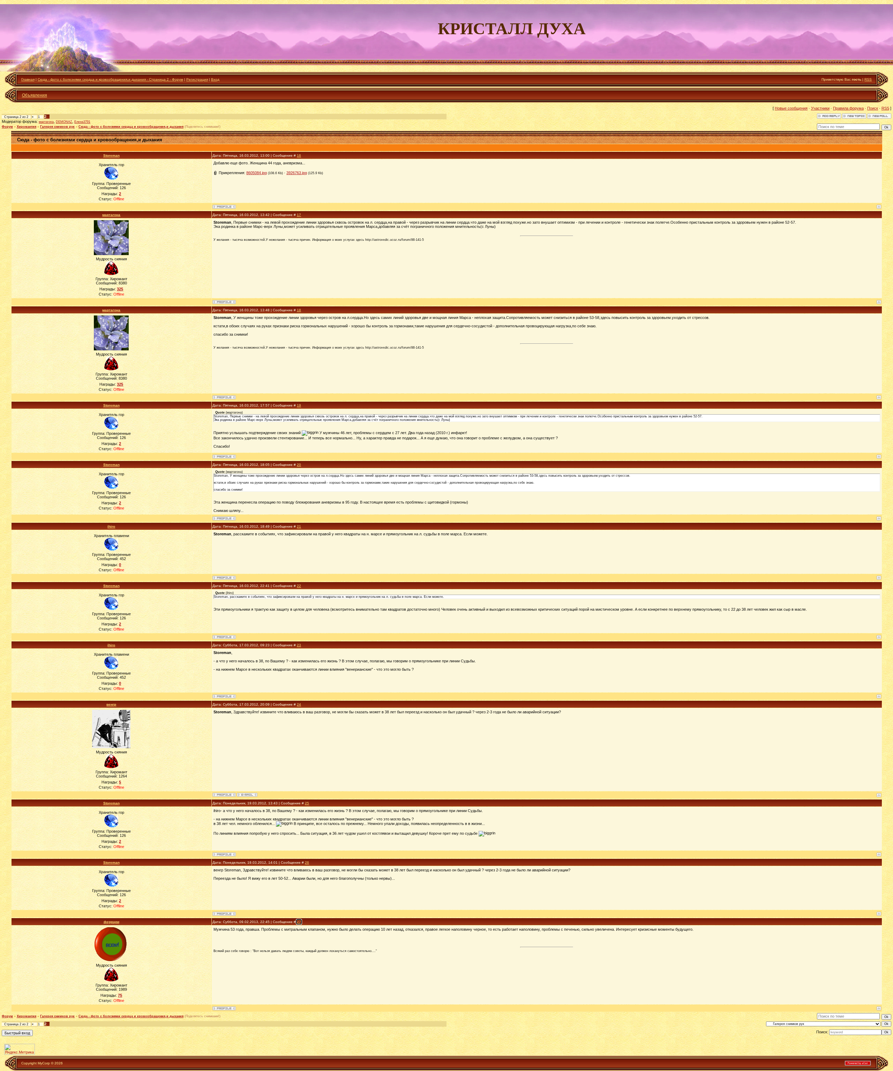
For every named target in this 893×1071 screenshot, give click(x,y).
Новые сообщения (791, 108)
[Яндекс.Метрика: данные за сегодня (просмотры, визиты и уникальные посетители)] (19, 1049)
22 (299, 586)
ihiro (111, 526)
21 (299, 526)
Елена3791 (82, 122)
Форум (7, 126)
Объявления (34, 95)
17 (299, 215)
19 (299, 405)
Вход (215, 79)
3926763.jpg (296, 173)
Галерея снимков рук (57, 126)
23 (299, 645)
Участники (820, 108)
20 (299, 465)
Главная (28, 79)
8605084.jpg (256, 173)
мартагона (46, 122)
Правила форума (848, 108)
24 (299, 704)
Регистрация (197, 79)
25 (307, 803)
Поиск (872, 108)
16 (299, 155)
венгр (111, 704)
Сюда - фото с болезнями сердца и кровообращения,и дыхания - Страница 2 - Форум (110, 79)
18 (299, 310)
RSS (868, 79)
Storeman (111, 155)
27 (299, 922)
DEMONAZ (64, 122)
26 (307, 862)
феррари (111, 922)
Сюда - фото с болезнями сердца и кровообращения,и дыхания (130, 126)
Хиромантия (26, 126)
